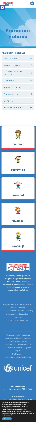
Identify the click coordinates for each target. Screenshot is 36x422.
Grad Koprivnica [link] (18, 354)
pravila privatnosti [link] (26, 413)
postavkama (27, 411)
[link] (2, 7)
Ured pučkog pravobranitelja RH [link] (18, 344)
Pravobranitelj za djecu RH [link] (18, 341)
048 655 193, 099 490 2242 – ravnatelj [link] (18, 311)
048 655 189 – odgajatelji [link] (18, 320)
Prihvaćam (7, 419)
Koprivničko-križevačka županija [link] (18, 357)
